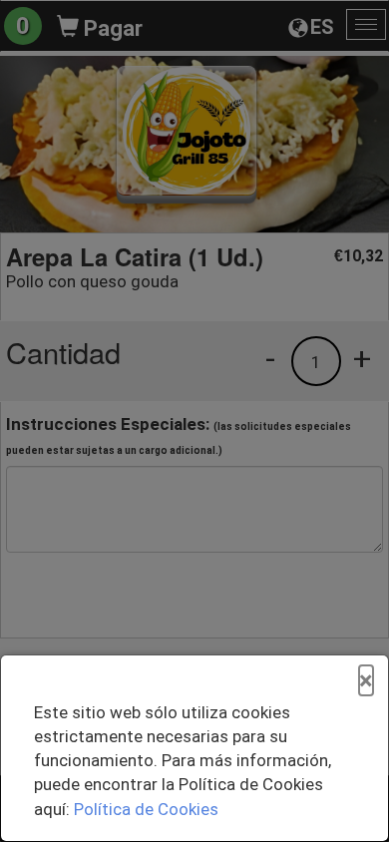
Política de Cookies (146, 809)
